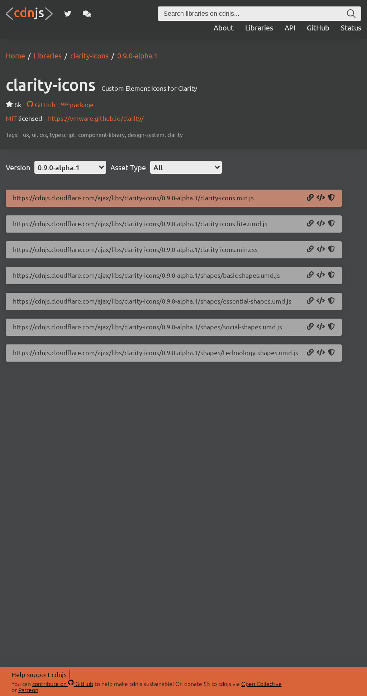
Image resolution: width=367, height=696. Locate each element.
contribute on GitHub (62, 683)
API (290, 27)
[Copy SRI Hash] (331, 198)
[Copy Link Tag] (320, 249)
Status (351, 27)
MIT (12, 118)
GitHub (318, 27)
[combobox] (70, 167)
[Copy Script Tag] (320, 198)
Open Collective (261, 683)
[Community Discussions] (87, 13)
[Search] (351, 13)
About (224, 27)
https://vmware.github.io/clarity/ (96, 118)
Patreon (28, 689)
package (81, 104)
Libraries (259, 27)
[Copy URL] (310, 198)
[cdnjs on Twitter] (67, 13)
